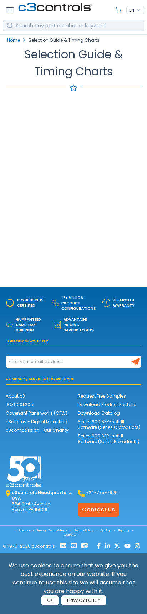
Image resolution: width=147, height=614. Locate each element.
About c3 (15, 396)
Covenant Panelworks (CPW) (36, 413)
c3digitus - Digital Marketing (36, 422)
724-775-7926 (102, 492)
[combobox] (135, 10)
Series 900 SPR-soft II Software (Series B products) (109, 439)
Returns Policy (84, 530)
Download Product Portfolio (107, 405)
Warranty (70, 535)
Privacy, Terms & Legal (52, 530)
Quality (106, 530)
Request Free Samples (102, 396)
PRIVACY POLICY (83, 600)
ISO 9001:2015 (20, 405)
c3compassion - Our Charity (37, 430)
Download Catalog (99, 413)
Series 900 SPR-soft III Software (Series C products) (109, 424)
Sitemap (24, 530)
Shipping (123, 530)
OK (50, 600)
